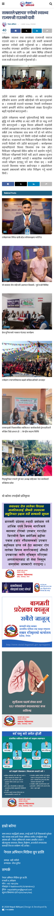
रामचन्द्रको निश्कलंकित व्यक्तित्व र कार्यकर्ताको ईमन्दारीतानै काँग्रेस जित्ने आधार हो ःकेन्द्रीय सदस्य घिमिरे (26, 430)
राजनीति (6, 279)
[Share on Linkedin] (37, 31)
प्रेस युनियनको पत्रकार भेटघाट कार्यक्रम (18, 333)
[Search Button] (50, 4)
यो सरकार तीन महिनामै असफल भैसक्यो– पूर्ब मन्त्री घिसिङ (25, 285)
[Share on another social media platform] (47, 31)
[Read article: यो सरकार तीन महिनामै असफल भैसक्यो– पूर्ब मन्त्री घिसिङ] (27, 264)
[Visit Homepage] (27, 4)
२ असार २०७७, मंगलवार (28, 24)
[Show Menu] (3, 4)
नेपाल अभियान (12, 24)
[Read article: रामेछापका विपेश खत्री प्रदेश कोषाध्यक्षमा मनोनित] (27, 216)
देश (5, 232)
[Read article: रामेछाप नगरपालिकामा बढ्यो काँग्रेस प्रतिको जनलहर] (27, 359)
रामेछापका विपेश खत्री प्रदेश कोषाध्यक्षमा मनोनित (22, 237)
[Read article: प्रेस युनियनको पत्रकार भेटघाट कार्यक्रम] (27, 311)
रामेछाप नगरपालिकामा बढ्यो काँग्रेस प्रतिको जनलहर (23, 380)
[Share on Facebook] (16, 31)
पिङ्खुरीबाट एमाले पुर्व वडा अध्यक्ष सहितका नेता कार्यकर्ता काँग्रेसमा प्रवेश (25, 481)
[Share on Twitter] (26, 31)
